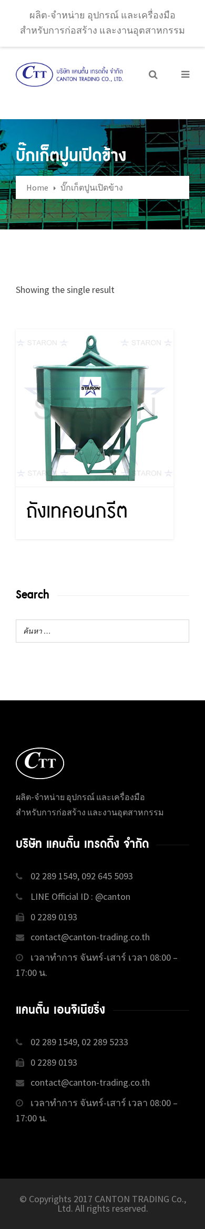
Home (37, 187)
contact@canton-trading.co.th (90, 937)
